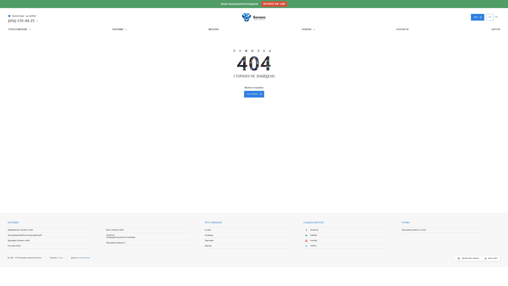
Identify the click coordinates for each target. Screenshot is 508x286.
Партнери (209, 241)
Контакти (402, 29)
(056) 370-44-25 (21, 21)
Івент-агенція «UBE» (115, 230)
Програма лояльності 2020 (414, 230)
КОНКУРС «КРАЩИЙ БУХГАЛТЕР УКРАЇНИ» (120, 236)
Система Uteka (14, 246)
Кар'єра (495, 29)
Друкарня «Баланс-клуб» (19, 241)
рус (496, 17)
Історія (208, 230)
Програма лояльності (116, 243)
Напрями (117, 29)
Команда (209, 235)
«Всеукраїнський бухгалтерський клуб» (25, 235)
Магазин (213, 29)
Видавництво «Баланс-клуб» (20, 230)
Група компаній (17, 29)
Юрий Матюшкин (83, 258)
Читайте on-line (274, 4)
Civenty (60, 258)
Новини (306, 29)
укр (490, 17)
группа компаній (254, 17)
